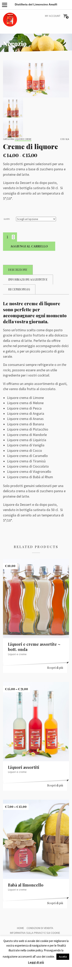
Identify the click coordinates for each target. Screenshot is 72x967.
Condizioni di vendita (40, 928)
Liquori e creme (23, 139)
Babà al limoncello (25, 885)
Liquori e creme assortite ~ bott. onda (34, 646)
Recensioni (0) (19, 289)
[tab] (18, 270)
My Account (52, 16)
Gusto (7, 219)
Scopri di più (55, 668)
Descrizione (17, 270)
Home (20, 928)
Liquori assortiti (23, 767)
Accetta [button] (63, 956)
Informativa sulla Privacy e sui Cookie (35, 933)
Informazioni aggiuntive (28, 279)
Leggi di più (36, 962)
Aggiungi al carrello (29, 246)
